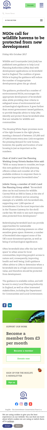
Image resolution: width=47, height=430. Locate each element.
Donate (30, 5)
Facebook (5, 305)
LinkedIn (10, 305)
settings (10, 421)
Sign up (11, 382)
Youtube (30, 404)
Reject (18, 426)
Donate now (23, 358)
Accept (7, 426)
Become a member (23, 350)
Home (7, 13)
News (12, 13)
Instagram (21, 404)
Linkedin (25, 404)
